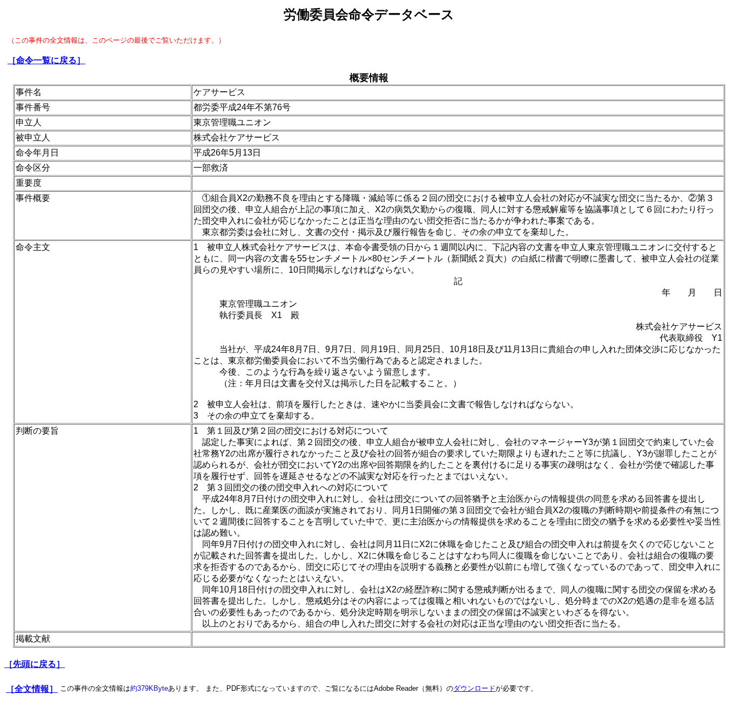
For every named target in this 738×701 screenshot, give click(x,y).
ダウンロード (474, 688)
